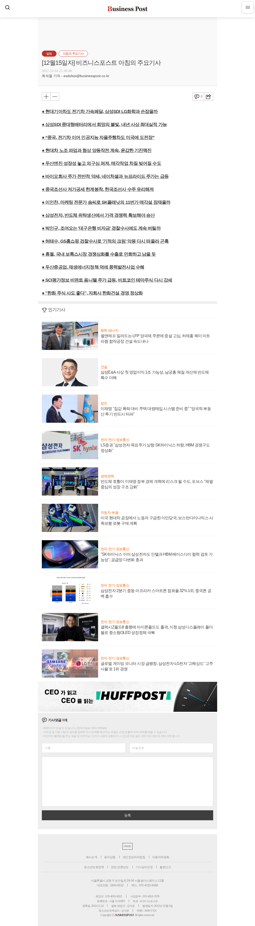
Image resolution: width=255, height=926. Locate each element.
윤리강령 (110, 857)
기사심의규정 (144, 867)
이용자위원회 (160, 857)
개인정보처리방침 (134, 857)
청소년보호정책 (94, 867)
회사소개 (91, 857)
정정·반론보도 (120, 867)
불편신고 (165, 867)
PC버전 (127, 846)
